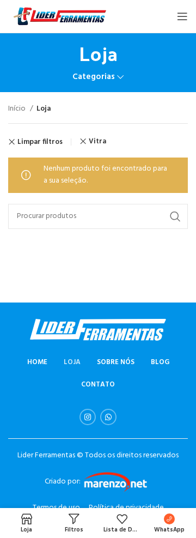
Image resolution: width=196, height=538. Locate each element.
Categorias (93, 77)
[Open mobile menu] (182, 16)
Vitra (97, 141)
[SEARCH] (175, 216)
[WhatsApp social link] (108, 417)
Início (17, 109)
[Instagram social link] (87, 417)
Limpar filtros (40, 142)
